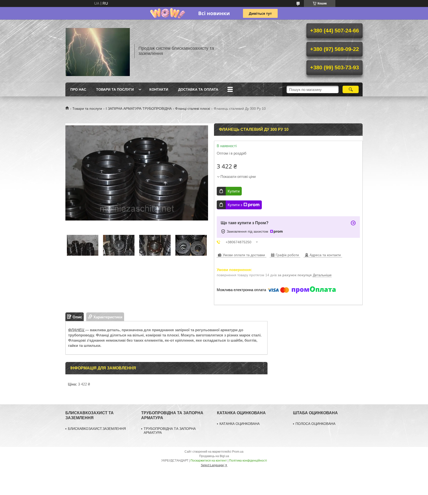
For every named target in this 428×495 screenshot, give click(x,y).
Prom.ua (237, 451)
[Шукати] (351, 89)
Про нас (78, 89)
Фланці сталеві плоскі (192, 108)
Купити (234, 191)
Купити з (235, 205)
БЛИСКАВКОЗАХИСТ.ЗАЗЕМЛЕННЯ (97, 429)
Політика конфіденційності (248, 460)
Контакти (158, 89)
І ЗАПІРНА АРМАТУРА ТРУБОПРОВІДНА (139, 108)
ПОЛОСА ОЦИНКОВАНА (315, 424)
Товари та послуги (115, 89)
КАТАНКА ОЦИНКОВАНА (239, 424)
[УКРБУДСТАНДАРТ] (97, 51)
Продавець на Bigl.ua (214, 456)
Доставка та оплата (198, 89)
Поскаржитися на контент (208, 460)
